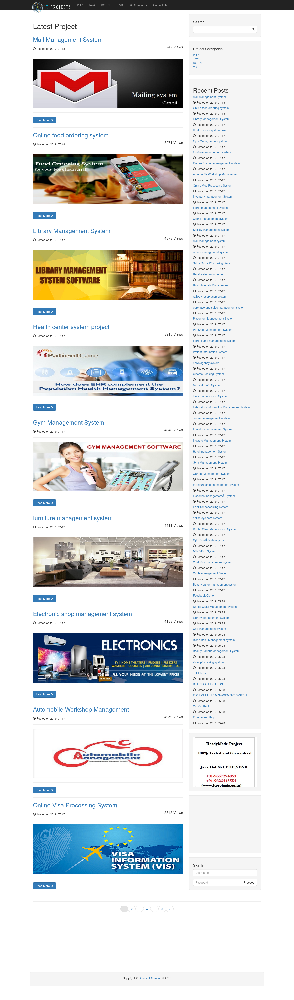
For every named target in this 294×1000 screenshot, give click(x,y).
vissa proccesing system (208, 662)
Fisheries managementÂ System (214, 496)
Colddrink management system (212, 562)
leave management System (210, 396)
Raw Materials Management (211, 285)
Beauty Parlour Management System (216, 651)
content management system (211, 418)
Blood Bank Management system (214, 640)
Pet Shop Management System (212, 330)
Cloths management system (210, 219)
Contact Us (160, 5)
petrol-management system (210, 208)
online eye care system (207, 518)
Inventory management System (213, 196)
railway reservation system (210, 296)
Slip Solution (137, 5)
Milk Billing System (204, 551)
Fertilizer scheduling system (210, 507)
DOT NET (107, 5)
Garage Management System (211, 474)
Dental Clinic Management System (215, 529)
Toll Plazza (200, 673)
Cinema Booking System (208, 374)
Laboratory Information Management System (221, 407)
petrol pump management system (214, 341)
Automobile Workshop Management (81, 709)
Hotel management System (210, 451)
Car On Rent (201, 706)
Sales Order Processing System (213, 263)
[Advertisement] (225, 824)
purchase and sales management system (219, 307)
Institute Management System (212, 440)
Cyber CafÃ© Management (210, 540)
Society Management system (211, 230)
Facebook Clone (203, 595)
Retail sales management (209, 274)
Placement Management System (213, 318)
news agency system (206, 363)
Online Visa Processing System (75, 805)
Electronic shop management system (82, 613)
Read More (43, 120)
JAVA (92, 5)
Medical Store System (207, 385)
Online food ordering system (71, 135)
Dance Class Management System (215, 607)
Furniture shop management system (216, 485)
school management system (211, 252)
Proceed (249, 882)
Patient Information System (210, 352)
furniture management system (73, 517)
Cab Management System (209, 629)
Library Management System (71, 230)
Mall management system (209, 241)
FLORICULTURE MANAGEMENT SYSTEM (220, 695)
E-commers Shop (204, 717)
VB (121, 5)
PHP (80, 5)
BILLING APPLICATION (208, 684)
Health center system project (71, 326)
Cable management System (210, 573)
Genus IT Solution (150, 978)
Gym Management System (68, 422)
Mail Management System (68, 39)
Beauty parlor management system (215, 584)
